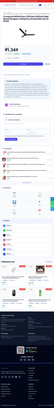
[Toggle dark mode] (45, 5)
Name (6, 129)
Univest (19, 319)
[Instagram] (29, 359)
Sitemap (3, 396)
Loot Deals (31, 370)
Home (4, 12)
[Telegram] (33, 359)
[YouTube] (16, 377)
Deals (9, 12)
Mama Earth (30, 326)
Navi (13, 319)
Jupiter (2, 322)
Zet (11, 319)
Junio (15, 320)
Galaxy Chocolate (8, 337)
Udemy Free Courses (10, 336)
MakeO (33, 328)
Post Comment (11, 139)
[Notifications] (48, 5)
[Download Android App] (52, 205)
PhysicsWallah (13, 326)
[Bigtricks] (13, 368)
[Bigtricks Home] (10, 5)
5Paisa (16, 319)
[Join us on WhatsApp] (52, 202)
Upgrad (7, 326)
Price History (31, 373)
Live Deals (30, 375)
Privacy (30, 396)
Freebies (30, 377)
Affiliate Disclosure (6, 393)
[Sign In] (51, 5)
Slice (31, 319)
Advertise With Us (32, 391)
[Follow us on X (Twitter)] (52, 209)
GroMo (23, 319)
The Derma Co (37, 326)
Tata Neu (3, 319)
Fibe (29, 319)
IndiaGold (36, 323)
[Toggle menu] (2, 5)
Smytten (37, 339)
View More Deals (26, 182)
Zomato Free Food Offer (45, 339)
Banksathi (6, 320)
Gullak (2, 320)
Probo (18, 320)
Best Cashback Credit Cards (34, 336)
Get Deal (23, 64)
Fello (32, 323)
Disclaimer (31, 398)
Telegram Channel (5, 389)
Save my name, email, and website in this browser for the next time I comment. (25, 136)
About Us (30, 386)
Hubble (29, 328)
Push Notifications (5, 391)
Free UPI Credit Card (32, 340)
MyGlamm (42, 326)
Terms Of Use (31, 393)
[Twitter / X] (25, 359)
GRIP (40, 323)
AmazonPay (11, 329)
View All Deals (48, 261)
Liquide (22, 320)
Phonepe (3, 329)
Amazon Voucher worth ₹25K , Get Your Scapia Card (26, 1)
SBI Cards (7, 319)
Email (28, 129)
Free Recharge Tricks (33, 380)
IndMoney (11, 320)
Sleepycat (48, 326)
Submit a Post (4, 386)
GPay (7, 329)
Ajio (51, 326)
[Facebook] (21, 359)
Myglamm (3, 336)
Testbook (3, 326)
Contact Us (31, 389)
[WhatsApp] (5, 377)
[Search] (40, 5)
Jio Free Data (18, 336)
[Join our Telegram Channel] (52, 199)
